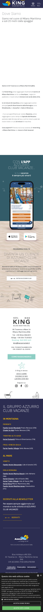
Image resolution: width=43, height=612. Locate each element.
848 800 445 (25, 340)
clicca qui (38, 597)
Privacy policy (21, 567)
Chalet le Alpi (8, 430)
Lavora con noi (11, 568)
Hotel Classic (8, 479)
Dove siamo (21, 374)
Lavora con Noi (21, 379)
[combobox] (38, 576)
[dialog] (21, 592)
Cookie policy (11, 567)
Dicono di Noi (21, 376)
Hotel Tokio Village (11, 481)
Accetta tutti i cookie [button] (21, 608)
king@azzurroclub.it (21, 343)
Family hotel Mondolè (12, 428)
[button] (22, 599)
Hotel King (7, 484)
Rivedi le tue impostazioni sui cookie (27, 568)
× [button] (41, 575)
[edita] (31, 544)
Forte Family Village (11, 448)
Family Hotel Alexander (12, 465)
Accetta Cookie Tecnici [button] (21, 603)
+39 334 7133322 (24, 338)
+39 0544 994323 (23, 335)
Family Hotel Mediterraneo (14, 486)
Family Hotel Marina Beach (14, 474)
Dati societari (31, 567)
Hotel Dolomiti (9, 439)
